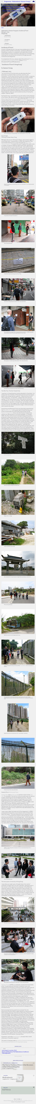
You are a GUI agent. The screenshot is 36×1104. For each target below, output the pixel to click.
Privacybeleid (18, 1101)
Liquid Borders (23, 665)
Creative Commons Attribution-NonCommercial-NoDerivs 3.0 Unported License (17, 1041)
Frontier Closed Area (7, 413)
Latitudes (6, 41)
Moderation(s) (7, 1077)
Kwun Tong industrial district (9, 98)
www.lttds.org (17, 1036)
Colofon (12, 1101)
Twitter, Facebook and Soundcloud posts (17, 59)
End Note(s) (6, 1090)
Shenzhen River (8, 410)
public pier (14, 794)
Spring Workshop (8, 44)
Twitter (25, 60)
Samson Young (7, 36)
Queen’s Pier (23, 100)
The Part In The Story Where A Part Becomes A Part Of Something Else (17, 1066)
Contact (23, 1101)
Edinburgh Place (13, 792)
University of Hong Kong (8, 923)
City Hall (30, 98)
